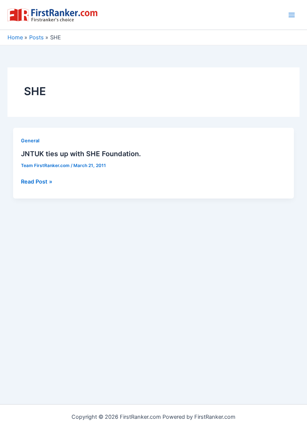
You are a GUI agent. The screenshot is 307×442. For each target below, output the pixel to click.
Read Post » (36, 182)
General (30, 140)
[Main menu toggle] (292, 15)
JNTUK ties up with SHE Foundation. (81, 153)
